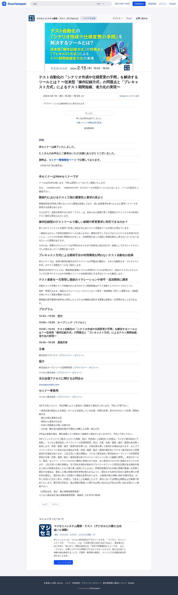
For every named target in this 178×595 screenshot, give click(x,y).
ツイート (54, 504)
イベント (117, 18)
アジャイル (64, 535)
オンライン (48, 103)
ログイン (163, 4)
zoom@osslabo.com (49, 384)
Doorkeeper (94, 588)
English (173, 4)
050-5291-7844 (122, 4)
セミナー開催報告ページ (62, 159)
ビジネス (73, 535)
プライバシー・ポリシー (71, 355)
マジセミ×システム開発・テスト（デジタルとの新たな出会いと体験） (67, 18)
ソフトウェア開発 (85, 535)
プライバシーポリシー (91, 583)
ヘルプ (68, 583)
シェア (44, 504)
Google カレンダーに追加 (129, 96)
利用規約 (76, 583)
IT (94, 535)
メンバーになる (89, 18)
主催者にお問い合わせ (53, 583)
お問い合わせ (142, 18)
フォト (129, 18)
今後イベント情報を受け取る (89, 122)
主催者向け (139, 4)
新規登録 (152, 4)
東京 (56, 535)
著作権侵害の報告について (114, 583)
